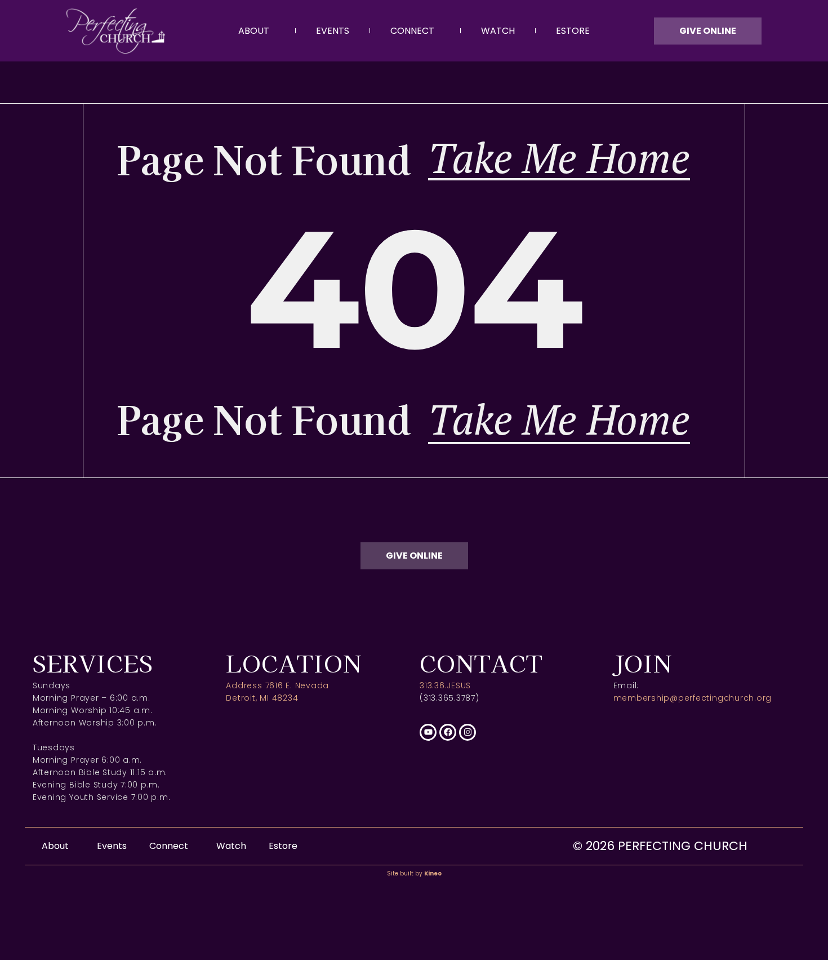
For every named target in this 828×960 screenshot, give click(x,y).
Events (332, 30)
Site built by (414, 873)
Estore (573, 30)
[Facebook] (447, 732)
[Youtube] (428, 732)
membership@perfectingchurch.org (692, 698)
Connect (412, 30)
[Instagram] (467, 732)
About (253, 30)
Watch (498, 30)
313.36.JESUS (445, 685)
